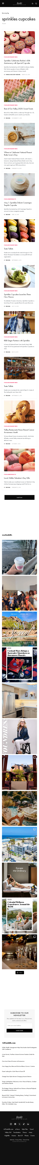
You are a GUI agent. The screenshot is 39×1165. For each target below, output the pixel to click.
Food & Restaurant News (11, 57)
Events (33, 1136)
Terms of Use (26, 1139)
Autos (30, 1132)
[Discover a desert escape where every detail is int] (19, 880)
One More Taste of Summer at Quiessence (13, 1061)
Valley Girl (8, 1132)
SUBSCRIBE (19, 1031)
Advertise (12, 1139)
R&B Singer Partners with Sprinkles (17, 340)
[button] (3, 3)
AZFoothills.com (9, 1043)
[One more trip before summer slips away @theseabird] (19, 557)
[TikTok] (23, 1124)
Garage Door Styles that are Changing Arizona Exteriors (16, 1076)
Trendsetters (17, 1132)
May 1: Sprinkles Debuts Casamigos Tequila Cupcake (18, 203)
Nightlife (7, 1136)
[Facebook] (15, 1124)
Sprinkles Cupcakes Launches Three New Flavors (17, 295)
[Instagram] (10, 1124)
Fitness (25, 1132)
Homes (14, 1136)
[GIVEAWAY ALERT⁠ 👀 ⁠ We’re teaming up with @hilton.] (19, 700)
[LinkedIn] (28, 1124)
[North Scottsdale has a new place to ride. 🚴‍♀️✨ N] (19, 593)
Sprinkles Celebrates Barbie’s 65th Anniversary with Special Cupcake (17, 61)
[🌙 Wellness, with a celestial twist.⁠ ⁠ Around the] (19, 916)
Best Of (20, 1136)
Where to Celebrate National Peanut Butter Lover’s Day (18, 153)
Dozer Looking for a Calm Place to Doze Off (13, 1071)
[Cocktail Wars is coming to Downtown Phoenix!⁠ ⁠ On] (19, 664)
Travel (32, 1129)
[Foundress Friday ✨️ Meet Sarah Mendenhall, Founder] (19, 736)
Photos (27, 1136)
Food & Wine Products (10, 199)
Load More (19, 497)
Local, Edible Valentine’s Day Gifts (17, 478)
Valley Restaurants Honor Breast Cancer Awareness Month (19, 431)
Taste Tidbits (8, 248)
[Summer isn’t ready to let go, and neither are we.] (19, 844)
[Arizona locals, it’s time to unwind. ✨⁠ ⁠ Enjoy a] (19, 629)
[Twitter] (19, 1124)
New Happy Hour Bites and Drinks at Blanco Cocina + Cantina (18, 1066)
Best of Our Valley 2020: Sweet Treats (18, 108)
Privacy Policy (19, 1139)
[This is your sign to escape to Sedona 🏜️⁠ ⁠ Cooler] (19, 772)
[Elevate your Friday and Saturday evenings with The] (19, 951)
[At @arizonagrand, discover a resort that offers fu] (19, 808)
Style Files (25, 1129)
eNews (17, 1129)
